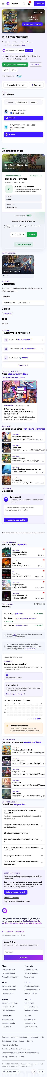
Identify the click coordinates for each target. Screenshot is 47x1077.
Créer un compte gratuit (15, 892)
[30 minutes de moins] (12, 234)
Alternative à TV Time (10, 1045)
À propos (5, 1037)
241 (38, 450)
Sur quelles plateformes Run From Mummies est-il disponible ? (21, 826)
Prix (42, 1037)
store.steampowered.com (25, 618)
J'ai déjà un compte (11, 897)
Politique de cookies (9, 1057)
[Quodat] (4, 910)
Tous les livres (7, 1027)
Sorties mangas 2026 (10, 1003)
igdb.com (18, 614)
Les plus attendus (8, 973)
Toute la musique (31, 1010)
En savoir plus (30, 649)
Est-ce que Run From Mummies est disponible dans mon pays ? (21, 863)
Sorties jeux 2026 (31, 970)
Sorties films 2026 (8, 970)
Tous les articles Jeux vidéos (13, 377)
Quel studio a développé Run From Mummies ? (21, 840)
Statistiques (6, 1041)
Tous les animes (30, 993)
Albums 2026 (29, 1003)
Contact (30, 1041)
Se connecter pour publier (16, 520)
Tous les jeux (29, 977)
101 (42, 439)
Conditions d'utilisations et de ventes (16, 1049)
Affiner (10, 102)
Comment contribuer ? (19, 1037)
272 (38, 461)
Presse (21, 1041)
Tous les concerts (30, 1027)
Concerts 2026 (29, 1019)
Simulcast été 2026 (31, 986)
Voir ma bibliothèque (24, 244)
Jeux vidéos (38, 12)
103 (42, 483)
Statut (22, 1057)
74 (37, 483)
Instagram (19, 931)
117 (42, 472)
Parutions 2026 (7, 1019)
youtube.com (21, 626)
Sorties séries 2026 (9, 986)
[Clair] (39, 1071)
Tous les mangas (8, 1010)
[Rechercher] (24, 3)
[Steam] (17, 76)
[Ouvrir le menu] (3, 3)
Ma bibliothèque (35, 176)
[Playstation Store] (20, 76)
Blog (15, 1041)
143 (37, 439)
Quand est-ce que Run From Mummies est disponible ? (20, 811)
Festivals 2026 (29, 1023)
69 (43, 461)
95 (43, 450)
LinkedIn (9, 931)
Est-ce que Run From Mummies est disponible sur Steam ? (21, 848)
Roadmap (34, 1037)
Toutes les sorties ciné (10, 977)
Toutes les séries (8, 993)
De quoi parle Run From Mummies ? (17, 856)
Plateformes (22, 102)
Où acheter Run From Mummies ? (16, 833)
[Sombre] (43, 1071)
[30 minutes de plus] (24, 234)
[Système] (33, 1072)
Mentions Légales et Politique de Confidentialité (20, 1053)
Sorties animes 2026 (32, 990)
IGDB (14, 634)
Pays (33, 102)
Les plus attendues (9, 990)
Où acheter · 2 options (33, 24)
